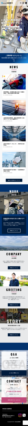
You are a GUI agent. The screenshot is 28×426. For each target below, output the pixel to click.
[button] (20, 3)
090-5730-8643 (14, 391)
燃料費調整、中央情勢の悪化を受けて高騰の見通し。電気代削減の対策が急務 (13, 92)
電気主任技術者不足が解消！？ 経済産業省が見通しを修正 (14, 170)
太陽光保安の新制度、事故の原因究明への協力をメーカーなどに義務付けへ (13, 118)
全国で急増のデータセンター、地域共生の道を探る (13, 144)
